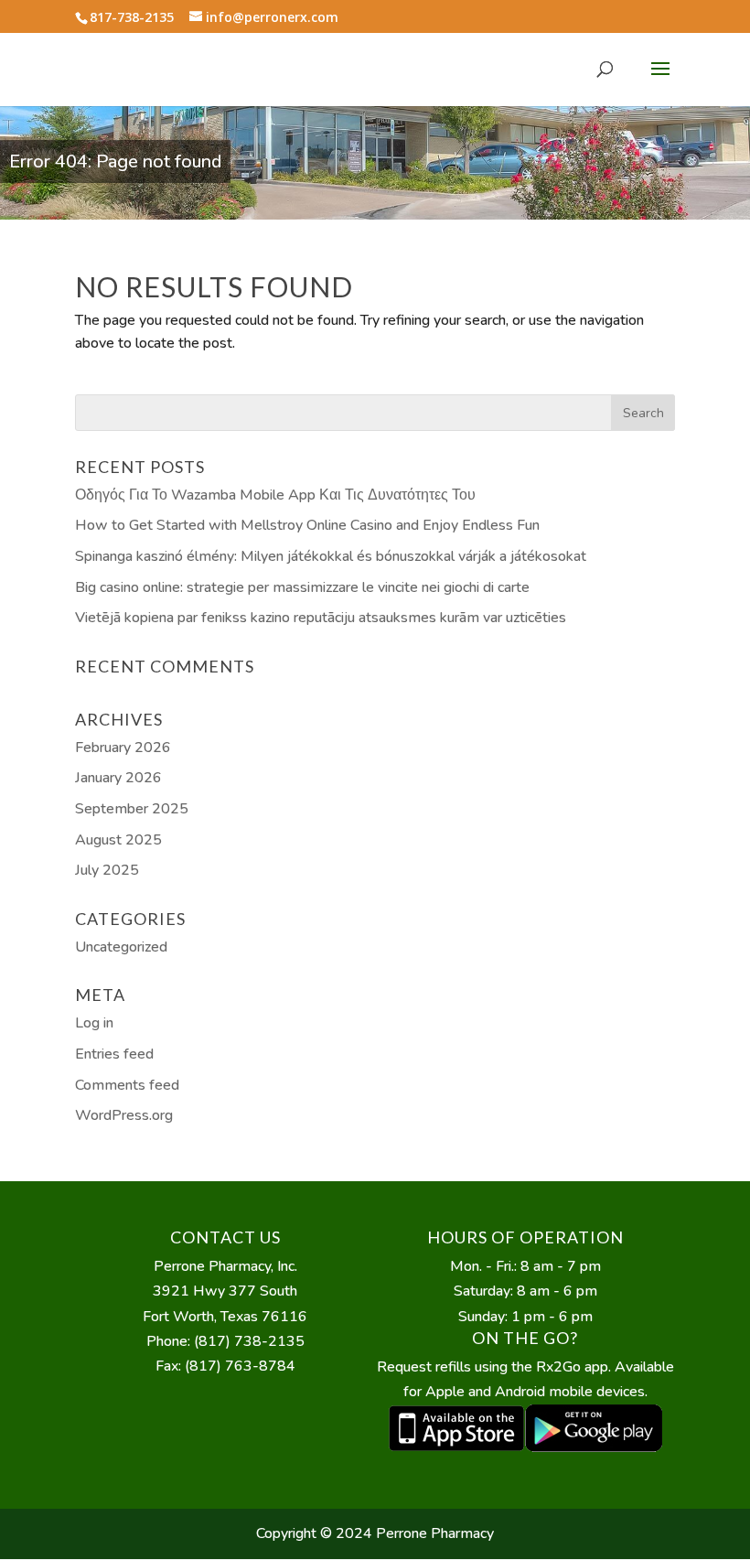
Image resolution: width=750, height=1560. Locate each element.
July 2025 (107, 870)
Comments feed (127, 1085)
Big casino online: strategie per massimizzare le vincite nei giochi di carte (302, 587)
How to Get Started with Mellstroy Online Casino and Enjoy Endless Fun (307, 525)
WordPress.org (124, 1115)
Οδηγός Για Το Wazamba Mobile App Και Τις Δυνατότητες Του (275, 495)
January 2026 (118, 778)
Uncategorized (121, 947)
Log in (94, 1023)
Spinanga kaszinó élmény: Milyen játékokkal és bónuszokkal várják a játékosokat (330, 556)
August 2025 (118, 840)
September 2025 (131, 809)
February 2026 (123, 747)
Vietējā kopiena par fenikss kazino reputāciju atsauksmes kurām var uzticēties (320, 618)
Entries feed (114, 1054)
